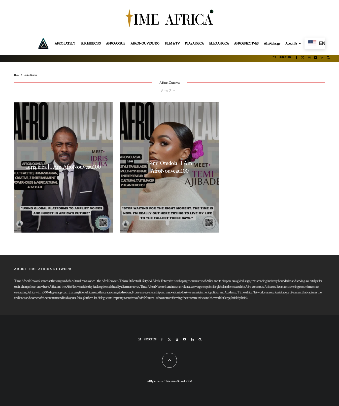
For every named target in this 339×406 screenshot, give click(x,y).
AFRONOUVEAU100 (145, 43)
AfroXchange (272, 43)
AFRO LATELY (65, 43)
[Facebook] (296, 58)
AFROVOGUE (115, 43)
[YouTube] (315, 58)
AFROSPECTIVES (246, 43)
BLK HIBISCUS (91, 43)
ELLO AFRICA (219, 43)
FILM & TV (172, 43)
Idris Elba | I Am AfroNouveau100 (63, 167)
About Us (291, 43)
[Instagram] (309, 58)
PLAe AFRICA (194, 43)
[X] (302, 58)
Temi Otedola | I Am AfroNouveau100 (169, 167)
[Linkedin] (322, 58)
